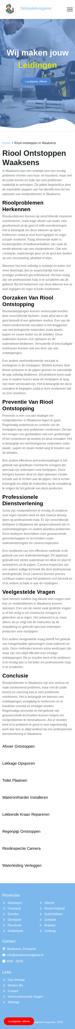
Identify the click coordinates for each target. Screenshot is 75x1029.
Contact (12, 991)
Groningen (14, 902)
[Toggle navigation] (70, 9)
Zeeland (50, 919)
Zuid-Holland (53, 914)
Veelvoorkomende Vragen (25, 996)
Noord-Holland (54, 908)
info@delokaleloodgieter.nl (25, 955)
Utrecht (49, 902)
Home (6, 143)
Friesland (14, 908)
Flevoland (14, 925)
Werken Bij (15, 985)
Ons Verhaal (16, 979)
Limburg (50, 931)
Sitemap (13, 1002)
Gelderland (15, 931)
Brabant (49, 925)
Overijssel (14, 919)
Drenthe (13, 914)
